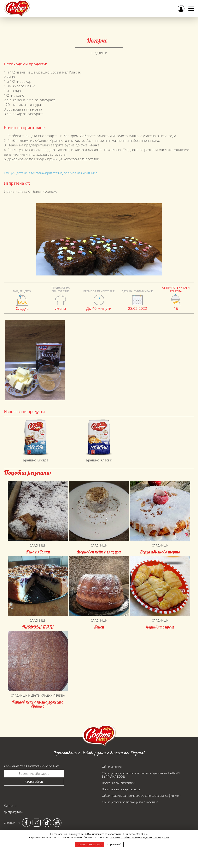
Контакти (10, 805)
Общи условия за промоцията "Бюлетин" (130, 802)
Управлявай (114, 844)
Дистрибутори (13, 812)
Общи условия (112, 767)
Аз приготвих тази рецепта (176, 289)
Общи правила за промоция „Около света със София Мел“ (141, 795)
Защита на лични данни (154, 837)
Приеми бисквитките (89, 844)
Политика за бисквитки (124, 837)
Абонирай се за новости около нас (31, 766)
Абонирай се (34, 781)
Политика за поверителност (121, 789)
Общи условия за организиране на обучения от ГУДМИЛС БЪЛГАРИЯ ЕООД (141, 774)
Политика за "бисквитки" (118, 783)
